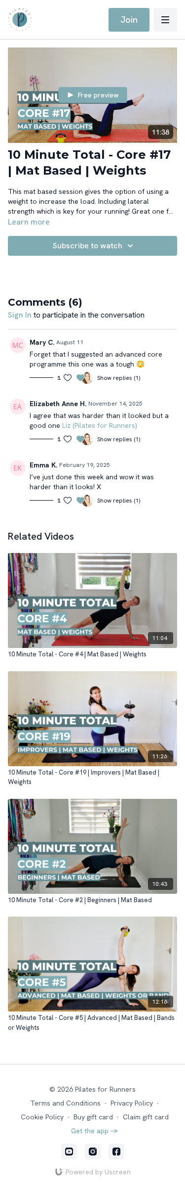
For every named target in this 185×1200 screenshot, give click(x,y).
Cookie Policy (42, 1116)
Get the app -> (94, 1130)
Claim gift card (146, 1116)
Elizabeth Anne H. (58, 403)
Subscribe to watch (87, 245)
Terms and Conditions (65, 1103)
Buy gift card (93, 1116)
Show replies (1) (118, 378)
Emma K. (43, 465)
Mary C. (42, 342)
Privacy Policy (132, 1103)
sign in (20, 315)
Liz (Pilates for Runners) (99, 425)
